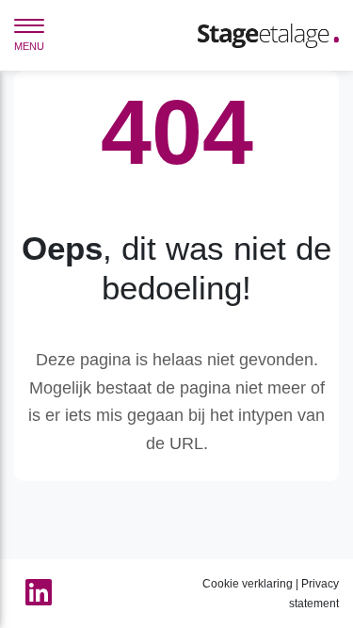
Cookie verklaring (247, 583)
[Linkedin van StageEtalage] (33, 593)
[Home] (268, 34)
